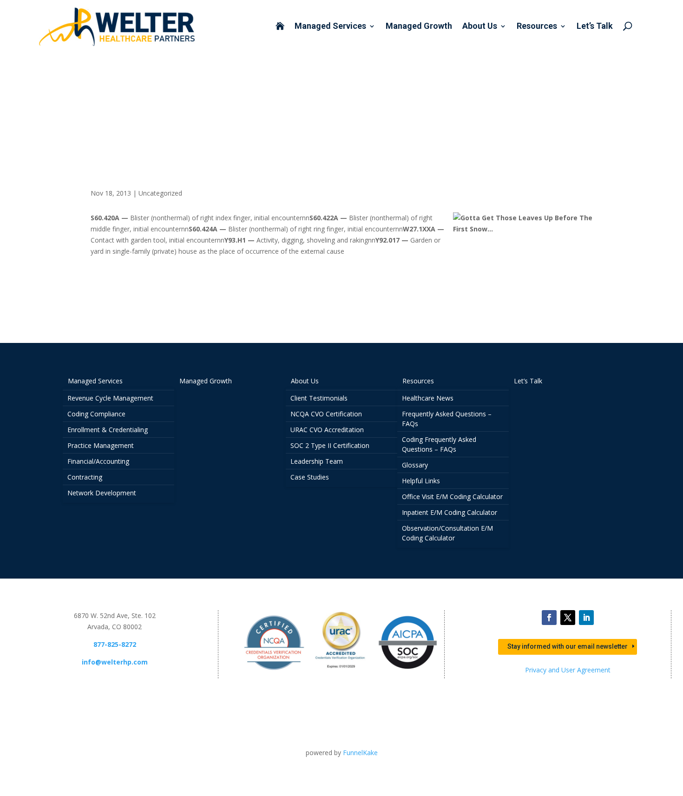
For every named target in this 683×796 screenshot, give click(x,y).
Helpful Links (421, 480)
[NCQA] (274, 672)
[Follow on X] (567, 617)
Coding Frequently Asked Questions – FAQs (439, 444)
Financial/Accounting (98, 461)
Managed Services (330, 27)
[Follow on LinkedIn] (586, 617)
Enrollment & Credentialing (107, 429)
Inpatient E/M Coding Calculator (449, 512)
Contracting (84, 477)
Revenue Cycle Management (110, 398)
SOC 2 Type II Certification (329, 445)
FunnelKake (360, 752)
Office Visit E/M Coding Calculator (452, 496)
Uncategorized (160, 193)
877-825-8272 (114, 644)
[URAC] (341, 672)
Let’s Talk (595, 27)
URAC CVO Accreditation (327, 429)
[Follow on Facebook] (549, 617)
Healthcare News (427, 398)
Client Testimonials (319, 398)
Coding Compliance (96, 413)
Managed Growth (419, 27)
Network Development (101, 492)
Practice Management (100, 445)
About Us (479, 27)
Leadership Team (316, 461)
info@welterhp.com (115, 662)
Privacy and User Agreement (568, 669)
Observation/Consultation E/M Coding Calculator (447, 533)
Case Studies (309, 477)
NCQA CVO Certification (326, 413)
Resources (537, 27)
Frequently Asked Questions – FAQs (447, 418)
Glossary (415, 464)
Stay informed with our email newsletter (567, 646)
